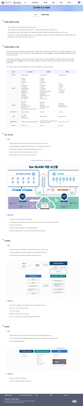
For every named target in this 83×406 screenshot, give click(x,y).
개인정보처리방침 (7, 399)
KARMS (50, 53)
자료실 (61, 2)
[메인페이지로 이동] (17, 3)
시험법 (53, 2)
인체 (36, 14)
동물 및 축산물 (45, 14)
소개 (25, 2)
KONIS (63, 53)
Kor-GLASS (34, 53)
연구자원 (69, 2)
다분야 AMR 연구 (35, 2)
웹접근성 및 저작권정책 (15, 399)
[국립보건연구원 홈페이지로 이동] (7, 3)
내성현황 (45, 2)
